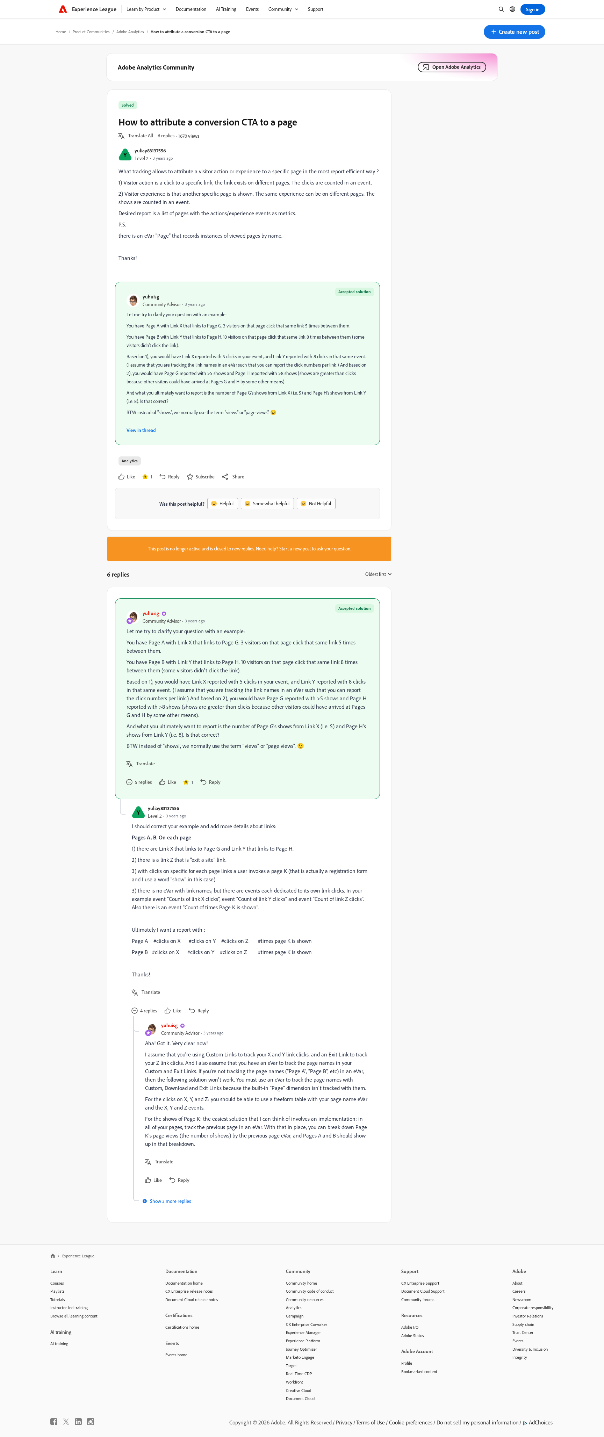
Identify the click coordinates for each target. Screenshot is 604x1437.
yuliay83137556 (150, 150)
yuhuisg (151, 296)
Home (61, 31)
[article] (247, 698)
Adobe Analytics (130, 31)
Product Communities (91, 31)
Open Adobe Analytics (456, 67)
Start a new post (295, 549)
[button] (514, 32)
